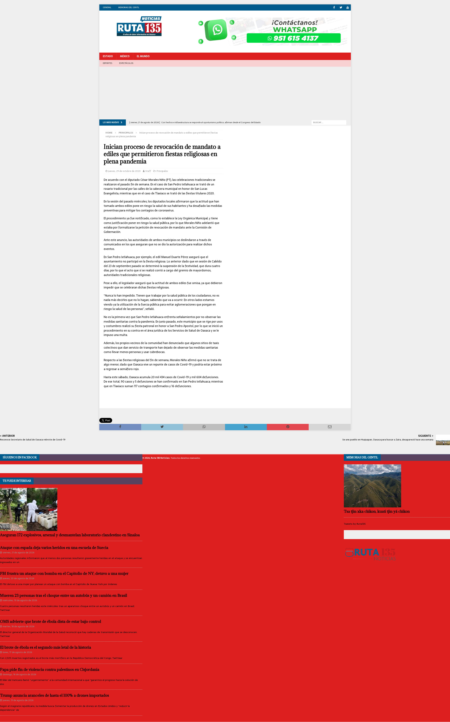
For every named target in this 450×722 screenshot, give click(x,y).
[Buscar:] (328, 122)
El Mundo (143, 56)
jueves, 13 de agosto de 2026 (18, 700)
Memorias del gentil (128, 7)
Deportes (107, 63)
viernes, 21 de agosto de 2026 (18, 552)
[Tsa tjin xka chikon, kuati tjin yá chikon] (397, 485)
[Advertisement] (225, 93)
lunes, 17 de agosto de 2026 (17, 652)
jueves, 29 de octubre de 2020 (124, 171)
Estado (108, 56)
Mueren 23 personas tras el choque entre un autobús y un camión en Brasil (63, 595)
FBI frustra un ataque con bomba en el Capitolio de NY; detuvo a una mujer (64, 573)
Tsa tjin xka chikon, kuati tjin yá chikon (377, 511)
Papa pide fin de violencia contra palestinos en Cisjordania (49, 669)
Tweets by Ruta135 (355, 524)
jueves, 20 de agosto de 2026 (18, 578)
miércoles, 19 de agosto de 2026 (20, 600)
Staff (148, 171)
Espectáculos (126, 63)
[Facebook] (334, 7)
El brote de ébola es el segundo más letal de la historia (45, 647)
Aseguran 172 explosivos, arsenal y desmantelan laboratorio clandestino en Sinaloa (70, 535)
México (125, 56)
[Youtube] (348, 7)
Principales (162, 171)
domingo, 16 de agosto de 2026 (19, 674)
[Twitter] (341, 7)
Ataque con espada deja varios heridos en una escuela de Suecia (54, 547)
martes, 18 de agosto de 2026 (18, 626)
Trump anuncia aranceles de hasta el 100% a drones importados (54, 695)
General (107, 7)
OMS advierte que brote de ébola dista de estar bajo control (50, 621)
